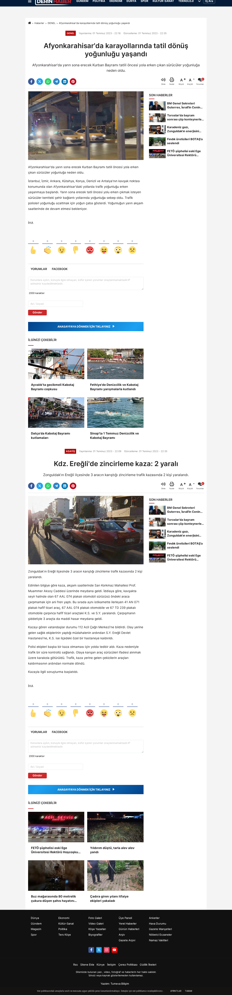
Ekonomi (63, 918)
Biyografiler (95, 934)
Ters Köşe (64, 934)
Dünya (35, 918)
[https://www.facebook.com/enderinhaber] (91, 950)
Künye (101, 964)
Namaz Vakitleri (158, 940)
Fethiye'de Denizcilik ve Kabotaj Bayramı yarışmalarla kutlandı (114, 387)
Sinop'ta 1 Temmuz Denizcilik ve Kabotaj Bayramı (114, 436)
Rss (75, 964)
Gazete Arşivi (127, 940)
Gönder (37, 312)
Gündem (36, 923)
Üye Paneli (125, 918)
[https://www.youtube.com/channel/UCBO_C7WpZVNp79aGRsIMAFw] (114, 950)
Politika (62, 929)
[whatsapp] (48, 81)
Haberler (39, 23)
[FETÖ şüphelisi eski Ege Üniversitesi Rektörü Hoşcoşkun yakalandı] (56, 827)
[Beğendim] (33, 244)
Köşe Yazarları (97, 929)
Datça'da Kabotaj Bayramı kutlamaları (50, 436)
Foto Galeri (95, 918)
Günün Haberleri (129, 929)
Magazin (36, 929)
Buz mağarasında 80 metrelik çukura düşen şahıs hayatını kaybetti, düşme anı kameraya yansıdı (54, 899)
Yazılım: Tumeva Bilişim (115, 983)
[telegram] (56, 81)
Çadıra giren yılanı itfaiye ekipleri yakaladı (109, 899)
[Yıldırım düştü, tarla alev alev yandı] (115, 827)
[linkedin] (64, 81)
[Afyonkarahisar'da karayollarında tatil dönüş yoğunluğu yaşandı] (86, 125)
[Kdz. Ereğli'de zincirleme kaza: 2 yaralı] (86, 529)
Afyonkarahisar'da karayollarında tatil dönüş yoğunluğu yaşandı (94, 23)
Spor (34, 934)
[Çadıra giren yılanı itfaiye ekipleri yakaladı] (115, 875)
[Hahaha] (104, 244)
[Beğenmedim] (76, 244)
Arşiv (122, 934)
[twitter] (39, 81)
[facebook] (31, 81)
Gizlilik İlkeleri (148, 964)
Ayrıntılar (175, 991)
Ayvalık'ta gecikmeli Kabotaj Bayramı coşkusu (52, 387)
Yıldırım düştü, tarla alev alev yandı (112, 850)
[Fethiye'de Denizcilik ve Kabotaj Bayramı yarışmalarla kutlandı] (115, 364)
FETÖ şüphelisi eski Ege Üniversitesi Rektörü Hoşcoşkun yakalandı (55, 850)
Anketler (154, 918)
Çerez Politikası (127, 964)
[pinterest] (73, 81)
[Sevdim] (61, 244)
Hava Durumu (157, 923)
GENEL (51, 23)
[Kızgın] (90, 244)
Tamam (188, 991)
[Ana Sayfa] (29, 23)
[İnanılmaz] (118, 244)
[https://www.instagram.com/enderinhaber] (106, 950)
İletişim (111, 964)
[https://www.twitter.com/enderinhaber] (99, 950)
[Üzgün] (132, 244)
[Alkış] (47, 244)
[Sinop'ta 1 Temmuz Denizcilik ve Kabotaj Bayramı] (115, 412)
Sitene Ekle (87, 964)
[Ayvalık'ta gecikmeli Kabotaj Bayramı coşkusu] (56, 364)
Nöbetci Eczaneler (160, 934)
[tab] (38, 269)
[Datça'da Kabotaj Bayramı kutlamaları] (56, 412)
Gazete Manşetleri (160, 929)
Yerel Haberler (127, 923)
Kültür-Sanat (66, 923)
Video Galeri (95, 923)
